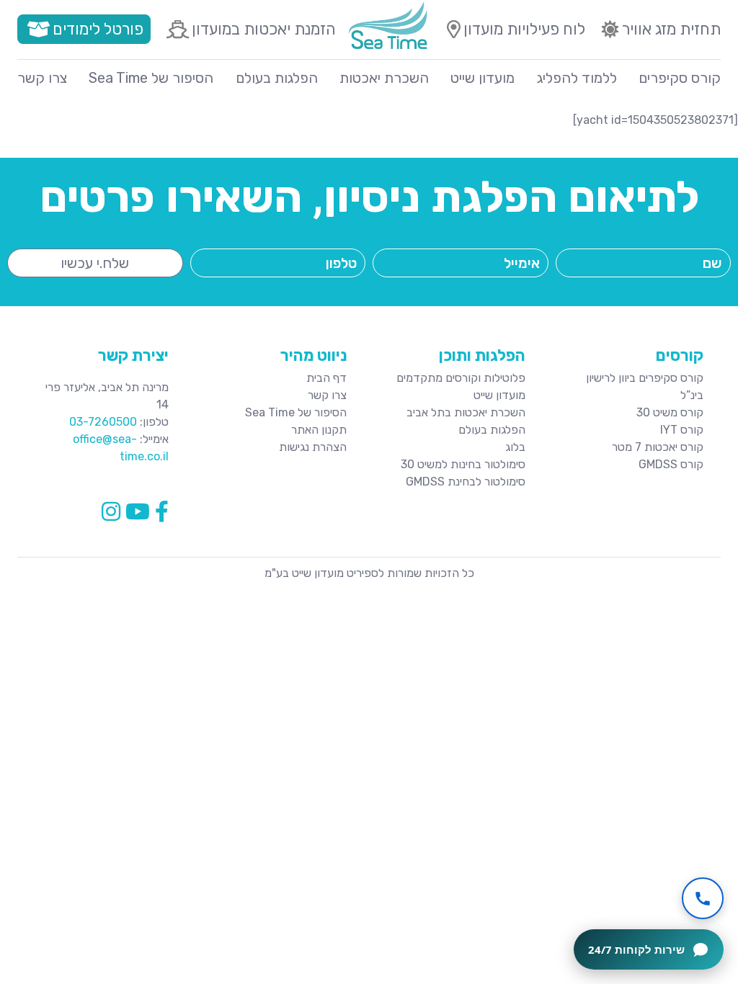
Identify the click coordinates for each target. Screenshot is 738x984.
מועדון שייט (482, 77)
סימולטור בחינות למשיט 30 (463, 464)
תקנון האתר (319, 430)
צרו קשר (42, 77)
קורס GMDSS (671, 464)
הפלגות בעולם (277, 77)
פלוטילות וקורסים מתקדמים (460, 378)
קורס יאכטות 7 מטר (657, 447)
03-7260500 (103, 422)
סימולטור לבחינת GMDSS (465, 481)
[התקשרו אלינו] (703, 898)
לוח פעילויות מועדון (524, 29)
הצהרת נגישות (313, 447)
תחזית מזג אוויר (671, 29)
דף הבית (326, 378)
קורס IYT (681, 430)
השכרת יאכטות (384, 77)
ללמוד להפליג (577, 77)
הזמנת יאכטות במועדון (264, 29)
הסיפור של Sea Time (151, 77)
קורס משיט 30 (669, 412)
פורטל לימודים (98, 29)
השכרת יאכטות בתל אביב (465, 412)
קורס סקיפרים (680, 77)
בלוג (515, 447)
